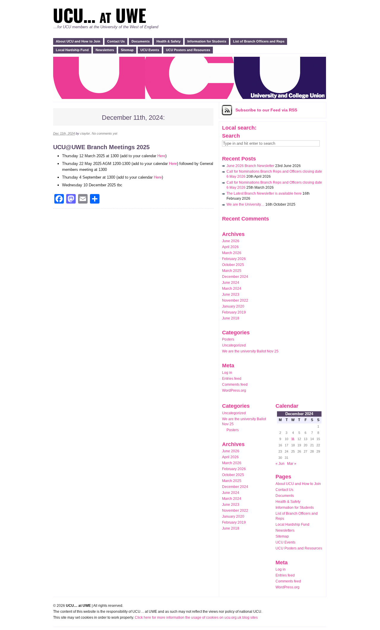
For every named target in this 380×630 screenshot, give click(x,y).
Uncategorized (234, 345)
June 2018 (230, 318)
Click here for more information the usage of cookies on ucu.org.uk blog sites (196, 617)
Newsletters (105, 50)
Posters (228, 339)
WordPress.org (234, 390)
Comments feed (235, 384)
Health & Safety (168, 41)
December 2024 (235, 277)
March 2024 (231, 288)
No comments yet (104, 133)
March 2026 (231, 253)
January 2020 (233, 306)
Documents (141, 41)
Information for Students (206, 41)
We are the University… (246, 204)
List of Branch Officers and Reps (258, 41)
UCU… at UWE (99, 14)
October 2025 (233, 265)
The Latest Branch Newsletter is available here (264, 193)
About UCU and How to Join (78, 41)
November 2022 (235, 300)
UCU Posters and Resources (188, 50)
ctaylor (85, 133)
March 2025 (231, 271)
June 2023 (230, 294)
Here (161, 156)
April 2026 (230, 247)
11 (292, 439)
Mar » (291, 464)
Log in (227, 373)
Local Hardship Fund (72, 50)
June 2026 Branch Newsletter (250, 166)
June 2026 (230, 241)
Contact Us (116, 41)
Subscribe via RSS (266, 110)
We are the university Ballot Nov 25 (250, 351)
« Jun (280, 464)
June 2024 (230, 283)
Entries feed (231, 379)
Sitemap (127, 50)
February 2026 (234, 259)
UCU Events (149, 50)
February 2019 (234, 312)
